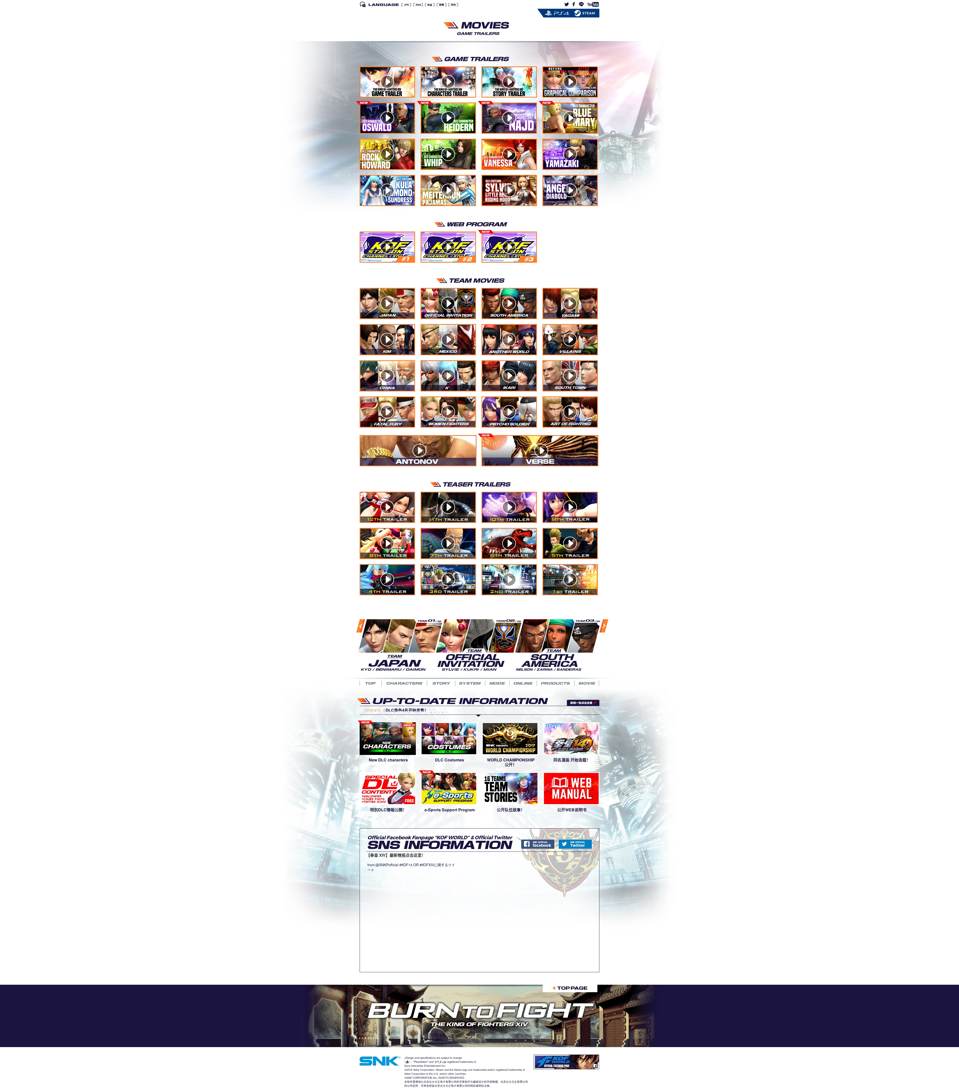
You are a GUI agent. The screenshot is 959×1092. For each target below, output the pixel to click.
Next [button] (598, 646)
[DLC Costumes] (449, 737)
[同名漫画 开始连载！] (571, 737)
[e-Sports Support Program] (449, 787)
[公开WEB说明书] (571, 787)
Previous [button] (355, 646)
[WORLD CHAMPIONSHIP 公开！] (510, 737)
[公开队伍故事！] (510, 787)
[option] (397, 644)
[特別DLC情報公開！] (388, 787)
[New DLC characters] (388, 737)
